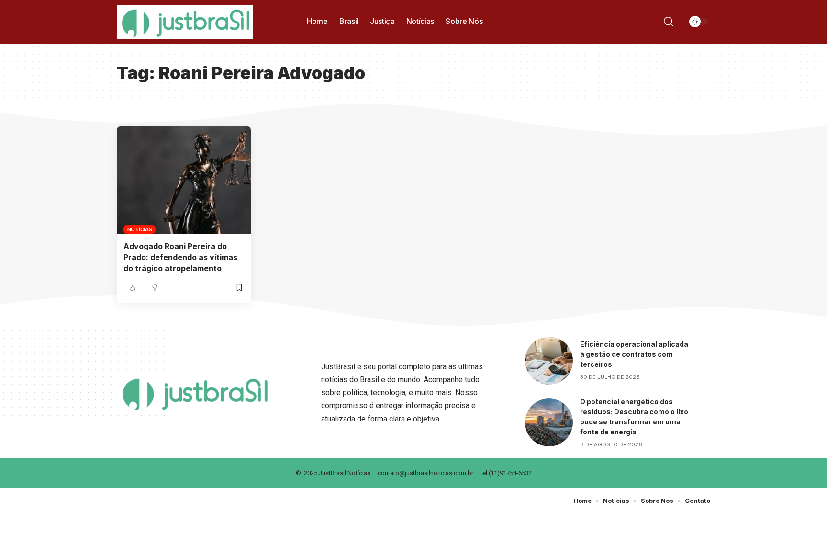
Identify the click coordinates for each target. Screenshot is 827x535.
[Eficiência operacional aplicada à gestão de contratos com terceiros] (549, 361)
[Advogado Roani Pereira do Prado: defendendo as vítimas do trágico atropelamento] (184, 180)
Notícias (139, 229)
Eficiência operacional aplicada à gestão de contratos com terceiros (634, 354)
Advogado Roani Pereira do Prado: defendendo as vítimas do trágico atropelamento (180, 257)
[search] (670, 21)
